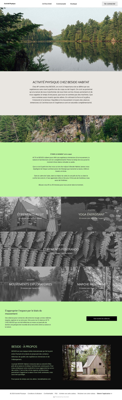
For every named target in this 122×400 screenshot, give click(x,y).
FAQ (56, 393)
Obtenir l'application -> (104, 393)
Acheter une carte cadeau (67, 393)
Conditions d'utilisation (35, 393)
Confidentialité (48, 393)
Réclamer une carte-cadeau (86, 393)
